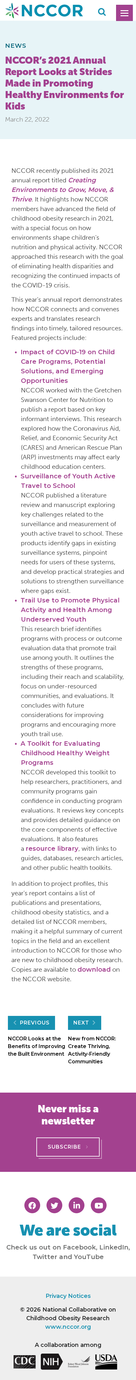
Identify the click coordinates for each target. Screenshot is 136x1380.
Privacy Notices (68, 1295)
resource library (52, 848)
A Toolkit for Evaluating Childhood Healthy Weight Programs (65, 753)
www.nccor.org (68, 1326)
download (94, 969)
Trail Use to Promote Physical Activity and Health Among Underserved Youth (70, 609)
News (16, 45)
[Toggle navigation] (124, 13)
